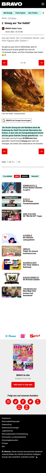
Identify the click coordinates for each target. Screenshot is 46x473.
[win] (26, 407)
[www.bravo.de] (12, 4)
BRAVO (4, 18)
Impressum (6, 418)
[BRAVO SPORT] (35, 336)
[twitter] (30, 401)
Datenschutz (7, 424)
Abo (3, 446)
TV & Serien (12, 18)
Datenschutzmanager (10, 428)
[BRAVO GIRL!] (23, 336)
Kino (17, 176)
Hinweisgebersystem (10, 440)
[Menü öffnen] (43, 4)
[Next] (42, 13)
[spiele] (19, 407)
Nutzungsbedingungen (11, 421)
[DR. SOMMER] (10, 336)
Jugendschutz (7, 431)
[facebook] (23, 401)
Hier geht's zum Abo (23, 385)
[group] (22, 13)
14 (19, 162)
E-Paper (5, 443)
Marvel (25, 176)
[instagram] (8, 401)
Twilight (35, 176)
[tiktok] (15, 401)
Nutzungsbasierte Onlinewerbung (15, 434)
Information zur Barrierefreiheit (14, 437)
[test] (38, 401)
